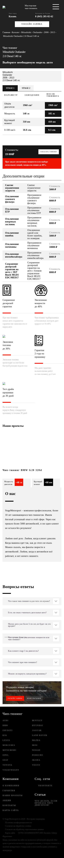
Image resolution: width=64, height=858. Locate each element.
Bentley (37, 720)
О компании (11, 786)
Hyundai (37, 725)
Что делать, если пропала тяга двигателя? (46, 803)
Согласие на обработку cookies (18, 826)
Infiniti (7, 730)
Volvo (36, 765)
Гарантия (9, 790)
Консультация (34, 698)
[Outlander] (32, 75)
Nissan (36, 750)
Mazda (36, 740)
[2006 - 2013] (32, 77)
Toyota (7, 765)
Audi (5, 720)
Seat (5, 760)
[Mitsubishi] (32, 72)
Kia (5, 735)
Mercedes (9, 745)
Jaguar (37, 730)
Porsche (37, 755)
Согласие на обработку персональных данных (24, 829)
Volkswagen (11, 770)
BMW (5, 725)
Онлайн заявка (32, 24)
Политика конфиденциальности (18, 822)
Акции (7, 800)
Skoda (36, 760)
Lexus (6, 740)
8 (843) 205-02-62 (44, 16)
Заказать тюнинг (48, 152)
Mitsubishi (9, 750)
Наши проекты (13, 795)
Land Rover (39, 735)
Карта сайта (11, 810)
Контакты (9, 805)
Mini (35, 745)
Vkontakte (45, 786)
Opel (6, 755)
